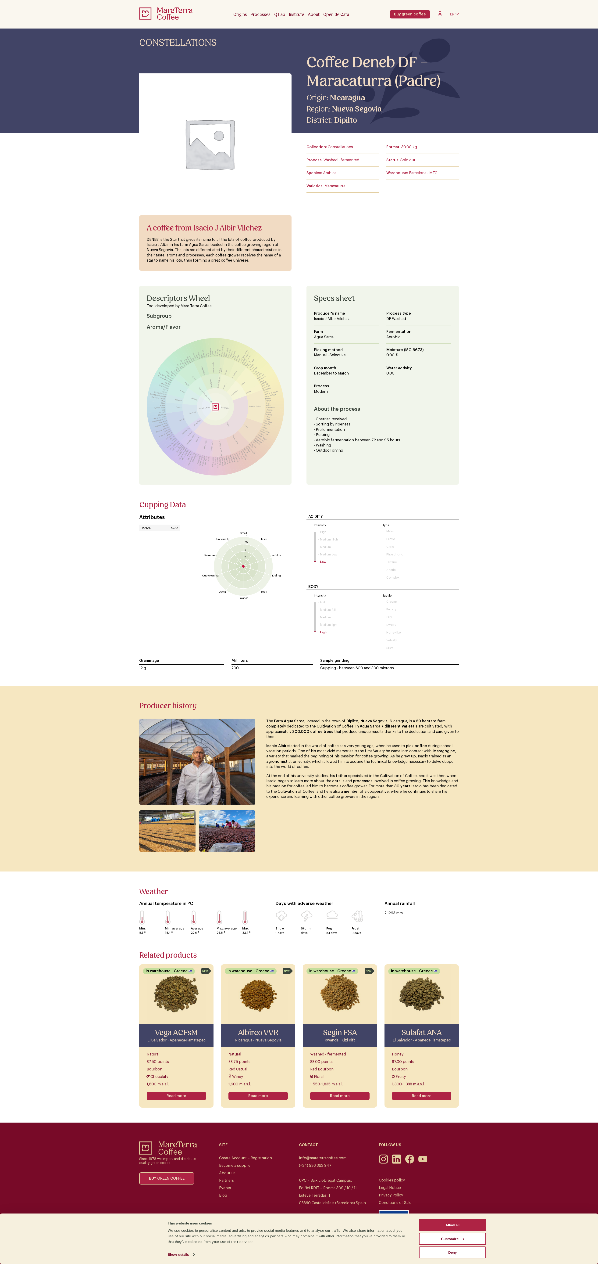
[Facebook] (409, 1162)
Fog (329, 928)
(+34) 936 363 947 (315, 1165)
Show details (178, 1255)
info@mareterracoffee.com (322, 1158)
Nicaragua (347, 98)
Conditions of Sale (395, 1203)
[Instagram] (383, 1162)
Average (197, 928)
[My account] (440, 15)
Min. (142, 928)
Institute (296, 14)
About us (227, 1173)
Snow (279, 928)
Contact (308, 1145)
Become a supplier (235, 1165)
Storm (305, 928)
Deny (452, 1252)
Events (225, 1188)
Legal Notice (390, 1188)
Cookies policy (392, 1180)
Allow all (452, 1225)
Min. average (174, 928)
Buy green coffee (410, 14)
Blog (223, 1195)
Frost (356, 928)
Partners (226, 1180)
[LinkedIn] (396, 1162)
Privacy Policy (391, 1195)
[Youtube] (422, 1162)
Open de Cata (336, 14)
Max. (245, 928)
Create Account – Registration (245, 1158)
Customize (450, 1239)
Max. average (227, 928)
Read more (176, 1096)
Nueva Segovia (357, 109)
